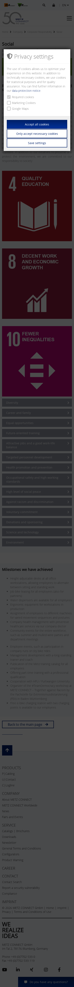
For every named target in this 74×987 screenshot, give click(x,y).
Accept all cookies (37, 124)
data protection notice (26, 91)
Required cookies (23, 97)
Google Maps (20, 109)
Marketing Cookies (24, 103)
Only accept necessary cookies (37, 134)
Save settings (37, 143)
